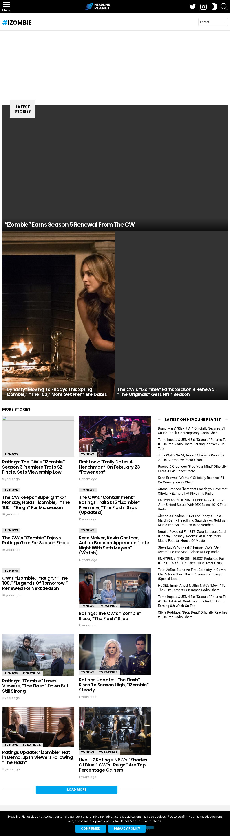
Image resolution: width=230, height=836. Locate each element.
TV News (11, 454)
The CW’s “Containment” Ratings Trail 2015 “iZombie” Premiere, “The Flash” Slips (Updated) (109, 505)
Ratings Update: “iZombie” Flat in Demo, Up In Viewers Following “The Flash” (37, 757)
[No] (148, 827)
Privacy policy (127, 828)
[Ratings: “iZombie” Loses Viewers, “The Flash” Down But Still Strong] (38, 655)
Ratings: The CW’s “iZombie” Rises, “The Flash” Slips (110, 616)
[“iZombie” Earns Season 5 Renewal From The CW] (115, 168)
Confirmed (90, 828)
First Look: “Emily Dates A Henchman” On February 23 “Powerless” (109, 467)
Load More (76, 789)
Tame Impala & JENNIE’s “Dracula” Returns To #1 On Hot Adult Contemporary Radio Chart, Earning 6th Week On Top (192, 601)
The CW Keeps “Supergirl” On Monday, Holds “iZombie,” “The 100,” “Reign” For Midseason (36, 502)
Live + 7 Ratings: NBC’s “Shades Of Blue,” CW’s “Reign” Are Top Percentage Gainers (113, 765)
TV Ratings (108, 606)
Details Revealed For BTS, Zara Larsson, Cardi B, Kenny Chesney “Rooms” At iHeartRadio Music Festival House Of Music (192, 536)
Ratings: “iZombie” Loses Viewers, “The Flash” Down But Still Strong (35, 686)
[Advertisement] (115, 64)
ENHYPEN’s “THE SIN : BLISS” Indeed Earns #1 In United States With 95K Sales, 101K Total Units (192, 504)
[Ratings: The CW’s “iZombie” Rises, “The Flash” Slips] (115, 588)
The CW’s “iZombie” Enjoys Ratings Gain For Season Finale (35, 540)
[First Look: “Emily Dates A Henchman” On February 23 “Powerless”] (115, 436)
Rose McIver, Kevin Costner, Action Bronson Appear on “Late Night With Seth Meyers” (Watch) (114, 545)
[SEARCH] (224, 6)
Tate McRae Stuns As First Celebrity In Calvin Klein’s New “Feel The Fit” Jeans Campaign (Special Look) (192, 574)
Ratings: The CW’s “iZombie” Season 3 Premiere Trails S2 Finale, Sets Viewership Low (33, 467)
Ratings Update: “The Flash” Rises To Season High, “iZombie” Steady (114, 685)
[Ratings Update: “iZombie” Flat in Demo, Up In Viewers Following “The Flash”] (38, 727)
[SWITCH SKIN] (214, 6)
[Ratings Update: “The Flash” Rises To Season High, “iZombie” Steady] (115, 654)
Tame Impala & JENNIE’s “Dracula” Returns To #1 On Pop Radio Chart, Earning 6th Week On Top (192, 444)
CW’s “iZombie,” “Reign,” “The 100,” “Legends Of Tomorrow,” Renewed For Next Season (35, 583)
